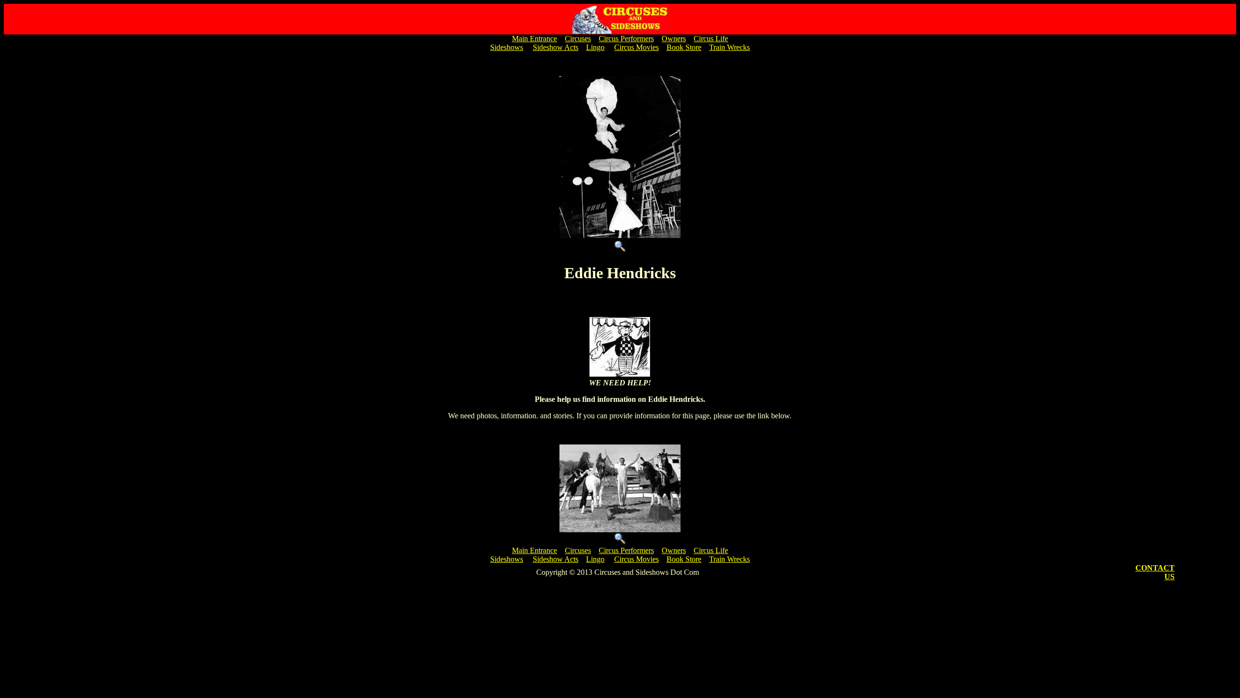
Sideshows (506, 47)
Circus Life (711, 38)
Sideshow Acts (555, 47)
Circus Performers (626, 38)
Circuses (578, 38)
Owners (674, 38)
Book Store (683, 47)
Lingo (595, 47)
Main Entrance (534, 38)
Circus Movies (636, 47)
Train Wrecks (729, 47)
